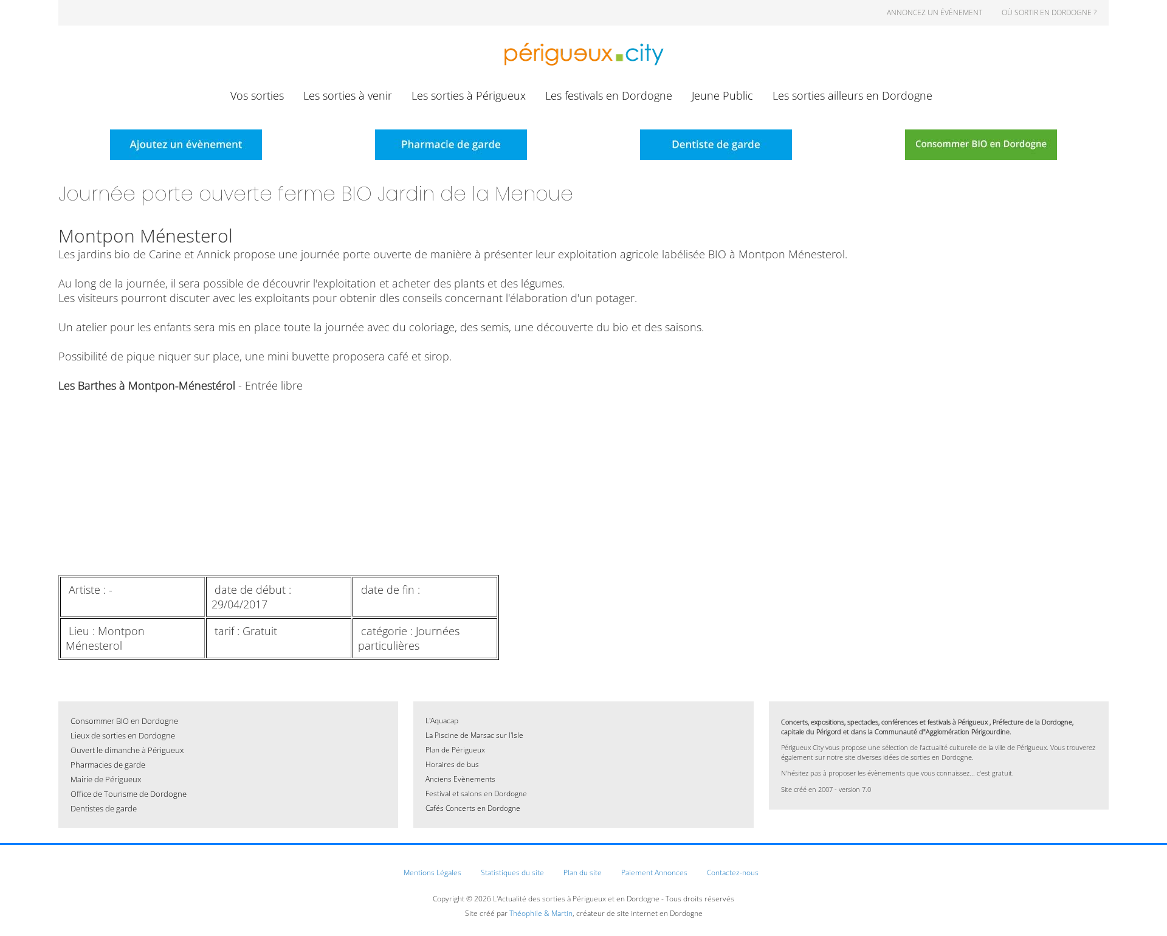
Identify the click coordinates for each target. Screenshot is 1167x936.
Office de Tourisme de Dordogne (129, 793)
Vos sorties (257, 95)
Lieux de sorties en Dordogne (123, 735)
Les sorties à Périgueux (468, 95)
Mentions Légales (432, 872)
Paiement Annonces (654, 872)
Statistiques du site (512, 872)
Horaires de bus (452, 764)
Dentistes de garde (104, 808)
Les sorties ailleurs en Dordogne (852, 95)
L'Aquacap (441, 720)
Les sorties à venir (347, 95)
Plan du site (582, 872)
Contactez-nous (733, 872)
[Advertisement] (423, 484)
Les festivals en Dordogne (608, 95)
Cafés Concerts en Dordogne (472, 808)
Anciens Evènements (460, 779)
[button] (1139, 908)
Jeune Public (722, 95)
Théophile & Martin (541, 913)
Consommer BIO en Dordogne (124, 720)
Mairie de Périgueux (106, 779)
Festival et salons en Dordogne (476, 793)
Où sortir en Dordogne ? (1049, 12)
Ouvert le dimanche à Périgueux (127, 750)
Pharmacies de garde (108, 764)
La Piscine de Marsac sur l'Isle (474, 735)
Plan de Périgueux (455, 750)
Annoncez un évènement (934, 12)
